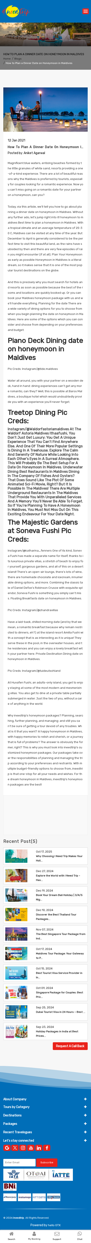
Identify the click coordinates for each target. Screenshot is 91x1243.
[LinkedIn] (38, 1148)
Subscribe (46, 1162)
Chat (79, 1239)
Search (11, 1239)
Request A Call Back (70, 1046)
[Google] (7, 1148)
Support (57, 1239)
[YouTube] (30, 1148)
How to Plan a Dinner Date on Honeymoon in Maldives (39, 63)
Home (7, 58)
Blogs (18, 58)
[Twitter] (15, 1148)
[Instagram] (23, 1148)
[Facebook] (46, 1148)
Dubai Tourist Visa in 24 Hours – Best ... (60, 1011)
